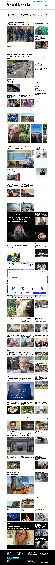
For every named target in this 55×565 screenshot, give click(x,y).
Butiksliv (40, 295)
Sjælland (21, 14)
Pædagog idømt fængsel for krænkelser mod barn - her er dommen (13, 201)
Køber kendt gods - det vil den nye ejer (41, 61)
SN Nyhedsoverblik (10, 8)
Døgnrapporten (12, 14)
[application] (13, 133)
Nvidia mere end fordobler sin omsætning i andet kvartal (41, 90)
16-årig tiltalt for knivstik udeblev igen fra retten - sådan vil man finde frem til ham (13, 81)
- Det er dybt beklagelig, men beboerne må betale (27, 185)
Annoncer (8, 554)
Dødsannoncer (39, 8)
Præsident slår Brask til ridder (41, 335)
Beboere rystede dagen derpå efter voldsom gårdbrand (13, 171)
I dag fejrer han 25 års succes (41, 24)
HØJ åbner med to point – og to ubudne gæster (27, 96)
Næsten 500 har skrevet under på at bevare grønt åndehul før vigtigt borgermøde (27, 336)
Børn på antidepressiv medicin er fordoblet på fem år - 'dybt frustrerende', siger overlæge (41, 229)
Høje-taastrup (9, 79)
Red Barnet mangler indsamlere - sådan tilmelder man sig (41, 458)
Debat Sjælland (42, 147)
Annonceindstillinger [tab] (32, 274)
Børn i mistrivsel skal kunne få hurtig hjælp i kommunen (41, 215)
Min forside (16, 8)
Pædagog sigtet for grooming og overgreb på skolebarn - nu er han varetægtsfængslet (41, 433)
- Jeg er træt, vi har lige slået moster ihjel (41, 38)
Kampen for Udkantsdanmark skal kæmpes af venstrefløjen (41, 149)
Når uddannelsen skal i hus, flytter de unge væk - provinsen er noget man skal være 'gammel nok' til (41, 526)
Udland (36, 99)
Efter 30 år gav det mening (20, 147)
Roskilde (8, 144)
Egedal (36, 92)
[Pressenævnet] (31, 561)
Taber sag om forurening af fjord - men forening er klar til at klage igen (27, 201)
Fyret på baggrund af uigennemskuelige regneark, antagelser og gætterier (26, 320)
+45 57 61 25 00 (12, 562)
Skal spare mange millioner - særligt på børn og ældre (41, 511)
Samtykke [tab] (13, 274)
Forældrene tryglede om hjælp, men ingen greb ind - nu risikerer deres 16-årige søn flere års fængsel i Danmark (27, 418)
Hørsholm (8, 243)
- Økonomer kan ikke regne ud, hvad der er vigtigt (41, 321)
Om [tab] (42, 274)
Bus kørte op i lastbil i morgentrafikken (14, 474)
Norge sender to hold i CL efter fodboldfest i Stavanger (41, 86)
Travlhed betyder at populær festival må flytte (27, 511)
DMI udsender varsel (39, 472)
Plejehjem (13, 42)
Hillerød (8, 318)
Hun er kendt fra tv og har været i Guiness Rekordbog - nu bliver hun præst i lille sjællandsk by (41, 57)
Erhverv (29, 8)
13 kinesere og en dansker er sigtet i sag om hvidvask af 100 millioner (19, 379)
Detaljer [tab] (22, 274)
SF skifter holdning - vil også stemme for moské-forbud (27, 265)
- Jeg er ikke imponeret (13, 417)
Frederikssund (9, 295)
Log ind (44, 1)
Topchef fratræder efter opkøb (27, 457)
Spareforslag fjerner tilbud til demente (13, 336)
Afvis (15, 292)
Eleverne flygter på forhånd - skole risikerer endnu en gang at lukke (41, 418)
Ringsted (9, 42)
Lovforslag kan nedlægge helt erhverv (20, 297)
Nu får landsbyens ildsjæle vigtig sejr (27, 497)
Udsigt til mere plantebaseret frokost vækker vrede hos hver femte (13, 403)
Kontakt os (19, 554)
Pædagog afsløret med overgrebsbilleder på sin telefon (24, 16)
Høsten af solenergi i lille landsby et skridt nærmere (40, 539)
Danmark (36, 245)
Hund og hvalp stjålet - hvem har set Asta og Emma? (41, 69)
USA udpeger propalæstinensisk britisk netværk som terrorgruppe (41, 101)
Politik (26, 263)
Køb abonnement (38, 1)
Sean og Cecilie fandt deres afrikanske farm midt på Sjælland (19, 528)
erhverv (40, 59)
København (36, 84)
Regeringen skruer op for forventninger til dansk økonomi (41, 98)
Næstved (36, 36)
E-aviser (34, 1)
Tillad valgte (27, 292)
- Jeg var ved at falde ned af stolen (20, 434)
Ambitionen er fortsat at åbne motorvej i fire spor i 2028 (27, 110)
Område (20, 8)
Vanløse (8, 509)
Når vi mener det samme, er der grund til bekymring (41, 166)
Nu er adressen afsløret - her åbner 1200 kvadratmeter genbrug (41, 297)
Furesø (8, 108)
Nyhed (10, 52)
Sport (43, 8)
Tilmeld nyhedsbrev (20, 553)
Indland (12, 401)
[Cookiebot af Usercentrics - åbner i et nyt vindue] (42, 272)
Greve (8, 14)
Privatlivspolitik (30, 553)
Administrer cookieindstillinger (32, 554)
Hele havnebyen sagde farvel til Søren (41, 364)
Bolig (39, 376)
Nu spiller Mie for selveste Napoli (41, 350)
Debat (32, 8)
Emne (25, 8)
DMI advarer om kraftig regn (40, 72)
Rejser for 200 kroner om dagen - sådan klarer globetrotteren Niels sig (20, 353)
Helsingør (22, 263)
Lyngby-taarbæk (37, 509)
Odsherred (22, 401)
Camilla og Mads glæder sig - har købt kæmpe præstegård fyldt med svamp (41, 75)
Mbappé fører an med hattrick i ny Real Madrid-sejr (41, 83)
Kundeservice (9, 552)
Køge (7, 52)
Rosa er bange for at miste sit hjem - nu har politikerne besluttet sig (27, 403)
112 (36, 14)
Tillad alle (39, 292)
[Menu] (48, 1)
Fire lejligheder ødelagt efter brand (13, 511)
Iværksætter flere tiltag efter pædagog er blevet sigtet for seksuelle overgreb (13, 111)
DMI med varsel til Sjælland (38, 15)
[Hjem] (7, 1)
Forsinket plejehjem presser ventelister (13, 320)
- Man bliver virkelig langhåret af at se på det (13, 186)
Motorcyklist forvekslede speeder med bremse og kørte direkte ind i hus (12, 16)
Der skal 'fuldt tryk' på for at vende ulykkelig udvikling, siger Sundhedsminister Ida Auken (19, 220)
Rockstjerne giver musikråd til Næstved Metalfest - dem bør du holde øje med (13, 96)
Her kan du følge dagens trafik (40, 498)
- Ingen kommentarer (18, 24)
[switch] (22, 289)
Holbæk (36, 63)
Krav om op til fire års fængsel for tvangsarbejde (19, 246)
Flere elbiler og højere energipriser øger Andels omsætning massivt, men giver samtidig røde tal (13, 266)
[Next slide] (47, 133)
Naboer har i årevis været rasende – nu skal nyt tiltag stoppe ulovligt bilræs (19, 56)
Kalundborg (23, 108)
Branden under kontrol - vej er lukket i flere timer (41, 65)
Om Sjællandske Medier (31, 552)
